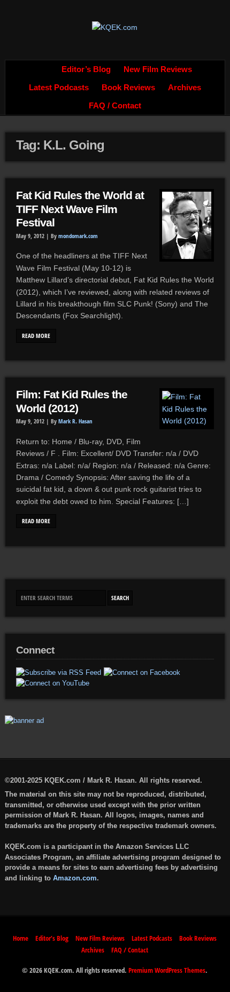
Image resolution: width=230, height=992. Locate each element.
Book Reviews (128, 87)
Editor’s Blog (86, 69)
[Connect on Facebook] (142, 672)
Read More (36, 336)
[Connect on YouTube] (52, 683)
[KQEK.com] (114, 27)
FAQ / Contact (115, 105)
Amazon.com (75, 878)
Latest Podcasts (59, 87)
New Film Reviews (158, 69)
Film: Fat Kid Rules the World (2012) (71, 401)
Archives (184, 87)
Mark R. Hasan (75, 421)
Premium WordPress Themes (166, 970)
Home (43, 69)
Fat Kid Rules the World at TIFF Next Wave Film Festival (80, 209)
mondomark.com (78, 236)
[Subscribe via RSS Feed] (58, 672)
